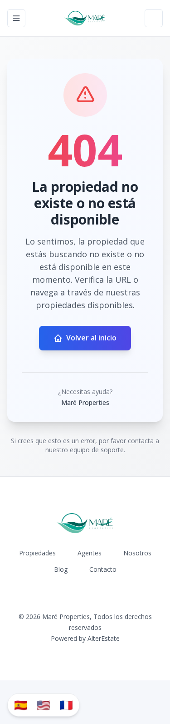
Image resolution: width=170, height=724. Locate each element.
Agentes (90, 553)
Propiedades (37, 553)
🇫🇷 (66, 704)
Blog (61, 569)
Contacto (103, 569)
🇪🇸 (21, 704)
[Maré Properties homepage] (85, 18)
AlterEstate (103, 638)
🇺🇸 (43, 704)
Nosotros (137, 553)
